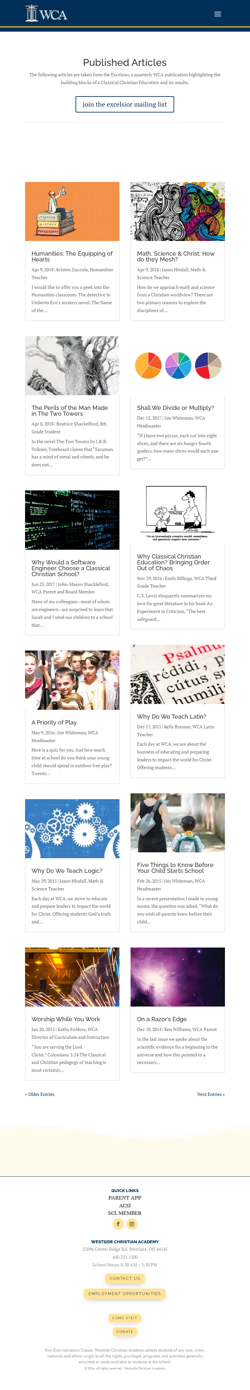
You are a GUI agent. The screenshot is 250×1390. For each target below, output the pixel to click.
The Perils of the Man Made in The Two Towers (70, 410)
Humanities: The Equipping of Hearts (72, 256)
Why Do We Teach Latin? (171, 716)
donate (125, 1332)
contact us (125, 1278)
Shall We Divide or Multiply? (175, 407)
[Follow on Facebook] (118, 1224)
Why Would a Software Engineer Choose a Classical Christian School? (71, 568)
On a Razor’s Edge (162, 1019)
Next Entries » (211, 1094)
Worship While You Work (66, 1019)
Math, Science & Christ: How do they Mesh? (176, 256)
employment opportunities (125, 1294)
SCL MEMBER (125, 1213)
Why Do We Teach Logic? (67, 870)
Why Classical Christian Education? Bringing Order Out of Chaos (173, 562)
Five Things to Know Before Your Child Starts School (175, 867)
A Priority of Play (54, 722)
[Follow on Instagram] (131, 1224)
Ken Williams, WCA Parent (190, 1029)
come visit (124, 1318)
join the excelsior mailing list (125, 104)
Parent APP (124, 1197)
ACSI (125, 1205)
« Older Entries (39, 1094)
